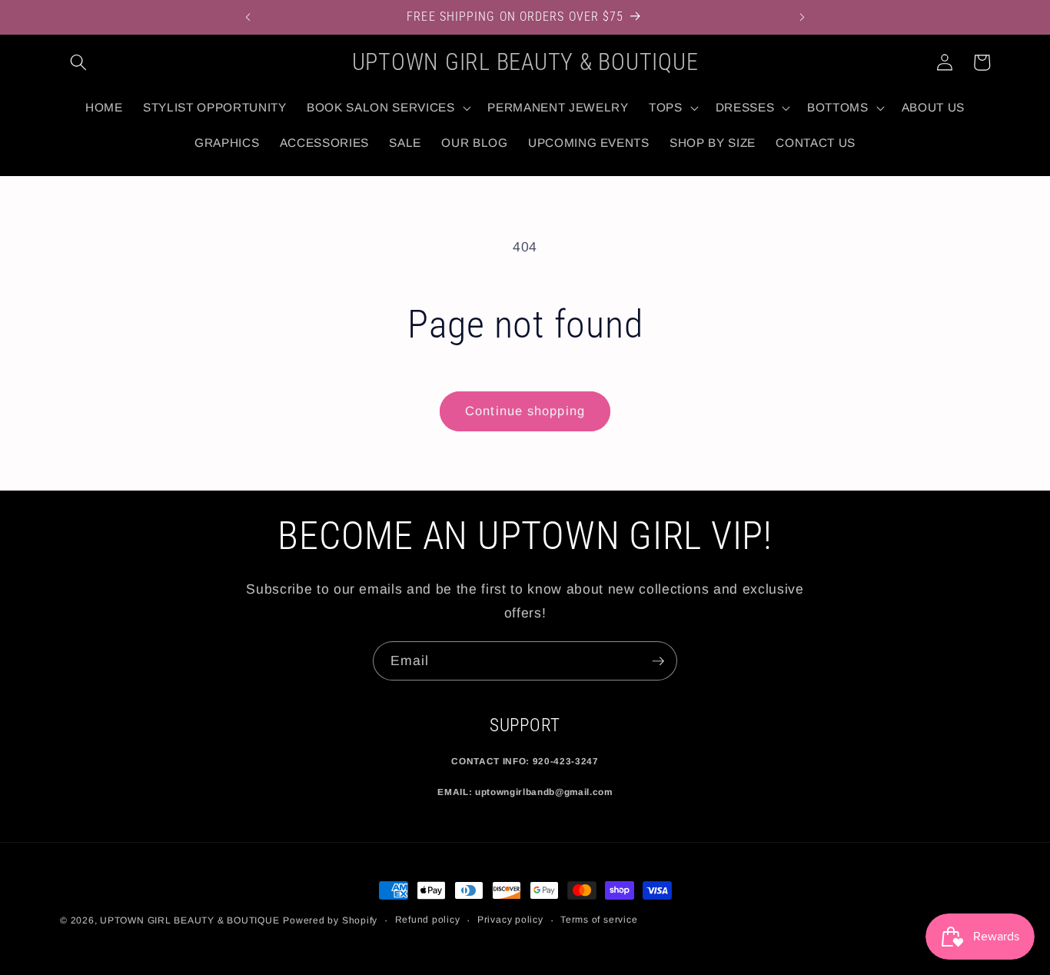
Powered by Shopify (330, 920)
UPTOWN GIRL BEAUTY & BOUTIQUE (189, 920)
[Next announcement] (802, 17)
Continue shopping (525, 411)
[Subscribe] (658, 661)
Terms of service (598, 919)
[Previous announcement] (247, 17)
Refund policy (427, 919)
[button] (78, 62)
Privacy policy (510, 919)
